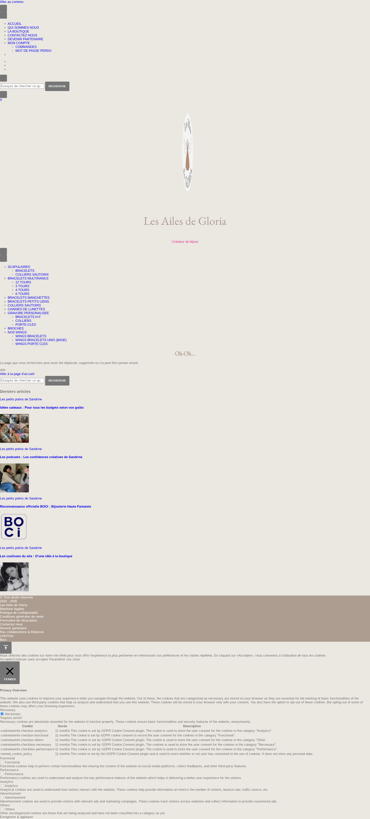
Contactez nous (11, 624)
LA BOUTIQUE (18, 31)
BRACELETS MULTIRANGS (28, 278)
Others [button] (5, 805)
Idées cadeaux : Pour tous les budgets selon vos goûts (42, 407)
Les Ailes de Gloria (185, 220)
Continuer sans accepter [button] (30, 659)
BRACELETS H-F (28, 317)
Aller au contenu (11, 2)
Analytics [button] (6, 782)
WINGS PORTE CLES (31, 344)
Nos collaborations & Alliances (22, 632)
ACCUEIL (15, 24)
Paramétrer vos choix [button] (64, 659)
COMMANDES (26, 47)
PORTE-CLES (25, 324)
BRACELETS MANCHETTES (29, 297)
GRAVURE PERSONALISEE (28, 313)
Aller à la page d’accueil (17, 374)
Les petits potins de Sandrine (21, 399)
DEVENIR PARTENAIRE (25, 39)
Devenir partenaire (13, 628)
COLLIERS (23, 321)
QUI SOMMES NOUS (23, 27)
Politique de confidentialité (19, 613)
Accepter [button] (6, 659)
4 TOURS (22, 290)
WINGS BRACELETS (30, 336)
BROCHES (16, 328)
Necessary (12, 714)
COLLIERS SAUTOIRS (32, 274)
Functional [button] (7, 758)
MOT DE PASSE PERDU (33, 51)
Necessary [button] (8, 710)
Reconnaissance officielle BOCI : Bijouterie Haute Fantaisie (45, 506)
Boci (3, 640)
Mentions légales (12, 609)
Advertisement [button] (10, 793)
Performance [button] (9, 770)
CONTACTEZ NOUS (22, 35)
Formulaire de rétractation (18, 620)
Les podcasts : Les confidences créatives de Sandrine (41, 457)
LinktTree (6, 636)
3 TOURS (22, 286)
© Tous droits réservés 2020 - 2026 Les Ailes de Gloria (16, 601)
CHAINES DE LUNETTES (26, 309)
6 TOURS (22, 294)
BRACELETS (24, 271)
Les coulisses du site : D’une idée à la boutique (36, 556)
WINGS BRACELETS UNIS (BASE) (41, 340)
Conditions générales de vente (22, 616)
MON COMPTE (19, 43)
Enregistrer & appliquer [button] (16, 817)
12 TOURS (23, 282)
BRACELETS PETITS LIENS (28, 301)
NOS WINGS (17, 332)
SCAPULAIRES (19, 267)
